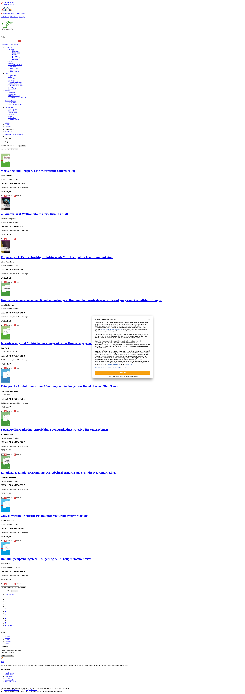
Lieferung (11, 114)
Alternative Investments (15, 85)
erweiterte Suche (7, 44)
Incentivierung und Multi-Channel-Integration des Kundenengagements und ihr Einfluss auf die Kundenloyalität (75, 343)
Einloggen (22, 17)
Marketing (15, 51)
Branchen (15, 59)
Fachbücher (8, 47)
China (10, 77)
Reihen (7, 73)
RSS (2, 662)
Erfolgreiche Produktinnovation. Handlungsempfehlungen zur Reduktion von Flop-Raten (59, 386)
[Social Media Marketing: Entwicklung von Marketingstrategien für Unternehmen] (5, 425)
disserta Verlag (12, 94)
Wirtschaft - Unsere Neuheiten (14, 134)
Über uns (7, 636)
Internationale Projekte (15, 84)
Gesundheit (11, 70)
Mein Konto (14, 17)
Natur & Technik (13, 72)
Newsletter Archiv (13, 119)
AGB (10, 116)
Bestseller (208, 33)
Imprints (7, 90)
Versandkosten (12, 111)
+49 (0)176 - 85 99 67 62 (11, 690)
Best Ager (11, 78)
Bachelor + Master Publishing (17, 97)
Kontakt (7, 124)
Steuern (10, 63)
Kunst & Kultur (13, 68)
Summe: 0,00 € (9, 3)
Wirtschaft (11, 49)
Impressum (8, 126)
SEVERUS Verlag (14, 96)
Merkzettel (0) (5, 17)
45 (5, 623)
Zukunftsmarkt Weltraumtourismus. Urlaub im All (34, 214)
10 (5, 608)
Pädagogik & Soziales (15, 66)
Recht (10, 61)
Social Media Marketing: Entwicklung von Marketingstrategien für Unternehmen (54, 429)
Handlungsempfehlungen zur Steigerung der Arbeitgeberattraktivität (46, 559)
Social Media (12, 89)
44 (5, 622)
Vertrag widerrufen (10, 101)
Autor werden (230, 33)
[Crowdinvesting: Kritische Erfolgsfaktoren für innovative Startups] (5, 511)
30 (5, 615)
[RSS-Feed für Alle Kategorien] (2, 657)
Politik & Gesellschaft (15, 65)
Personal (14, 54)
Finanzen (15, 56)
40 (5, 618)
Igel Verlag (11, 92)
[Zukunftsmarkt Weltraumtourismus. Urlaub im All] (5, 209)
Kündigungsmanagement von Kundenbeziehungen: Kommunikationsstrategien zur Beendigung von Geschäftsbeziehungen (81, 300)
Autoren (7, 638)
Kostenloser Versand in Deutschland (14, 13)
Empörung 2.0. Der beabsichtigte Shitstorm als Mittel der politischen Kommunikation (57, 257)
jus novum (11, 80)
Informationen (9, 107)
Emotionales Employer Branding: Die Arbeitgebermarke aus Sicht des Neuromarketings (58, 472)
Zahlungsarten (12, 112)
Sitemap (15, 44)
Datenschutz (12, 118)
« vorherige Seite (10, 594)
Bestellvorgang (13, 109)
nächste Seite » (9, 625)
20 (5, 611)
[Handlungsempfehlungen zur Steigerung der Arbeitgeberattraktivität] (5, 554)
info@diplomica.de (31, 690)
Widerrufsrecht (12, 102)
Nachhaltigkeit (12, 75)
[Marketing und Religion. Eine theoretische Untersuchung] (5, 166)
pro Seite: (4, 149)
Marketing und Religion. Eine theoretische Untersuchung (38, 170)
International (16, 58)
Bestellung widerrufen (15, 104)
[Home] (7, 29)
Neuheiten (196, 33)
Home (241, 33)
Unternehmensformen (15, 82)
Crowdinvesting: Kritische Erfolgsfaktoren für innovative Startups (44, 515)
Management (16, 53)
